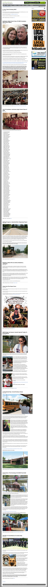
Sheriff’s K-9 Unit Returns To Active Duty (12, 535)
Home (4, 5)
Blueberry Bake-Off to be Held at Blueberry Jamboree (13, 263)
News (7, 5)
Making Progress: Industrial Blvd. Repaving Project (15, 222)
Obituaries (9, 6)
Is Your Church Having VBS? (9, 9)
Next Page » (4, 581)
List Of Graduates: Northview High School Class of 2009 (15, 110)
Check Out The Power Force (9, 286)
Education (14, 469)
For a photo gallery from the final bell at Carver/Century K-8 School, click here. (12, 448)
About (23, 5)
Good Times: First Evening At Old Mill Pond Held (14, 472)
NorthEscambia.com (10, 584)
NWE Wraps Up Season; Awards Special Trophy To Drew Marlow (15, 333)
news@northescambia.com (14, 14)
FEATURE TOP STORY (19, 469)
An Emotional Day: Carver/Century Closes (13, 391)
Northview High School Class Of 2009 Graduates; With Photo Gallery (14, 22)
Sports (19, 5)
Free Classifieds (5, 6)
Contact (27, 5)
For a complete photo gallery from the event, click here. (9, 511)
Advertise (31, 5)
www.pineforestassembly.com (16, 294)
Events (11, 5)
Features (15, 5)
